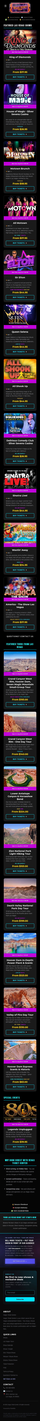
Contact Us (9, 1391)
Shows (5, 1338)
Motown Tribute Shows (10, 1357)
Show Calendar (8, 1345)
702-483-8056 (10, 1388)
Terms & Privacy (8, 1372)
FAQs (4, 1368)
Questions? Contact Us (20, 636)
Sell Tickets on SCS (9, 1379)
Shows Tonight (8, 1349)
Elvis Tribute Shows (9, 1353)
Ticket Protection (8, 1364)
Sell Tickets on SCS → (20, 1261)
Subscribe (20, 1299)
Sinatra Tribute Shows (10, 1360)
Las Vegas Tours (8, 1341)
